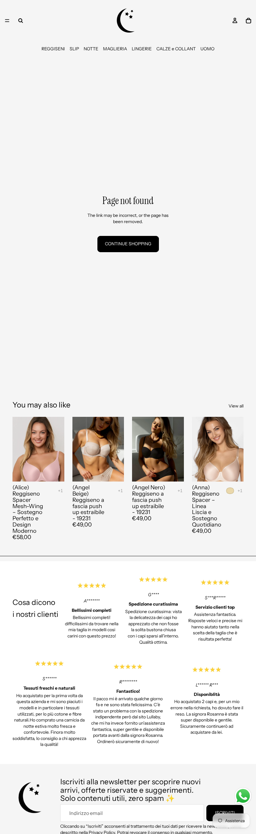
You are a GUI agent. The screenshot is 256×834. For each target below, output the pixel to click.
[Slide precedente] (19, 449)
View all (236, 406)
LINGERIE (142, 49)
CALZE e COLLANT (176, 49)
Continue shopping (128, 244)
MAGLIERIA (115, 49)
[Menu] (7, 20)
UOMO (207, 49)
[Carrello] (248, 20)
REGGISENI (53, 49)
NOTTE (91, 49)
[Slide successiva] (57, 449)
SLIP (74, 49)
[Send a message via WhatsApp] (243, 796)
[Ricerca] (20, 20)
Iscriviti (225, 813)
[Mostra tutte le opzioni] (60, 491)
